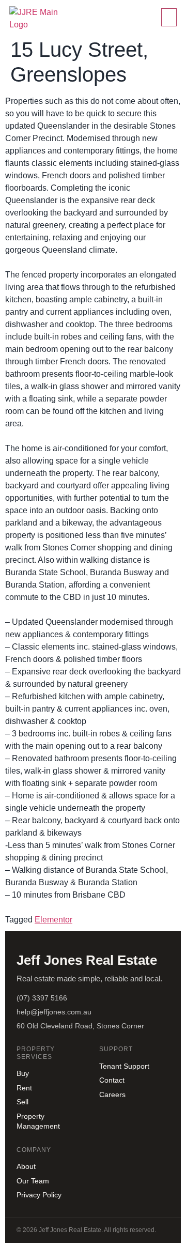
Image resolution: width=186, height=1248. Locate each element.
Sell (22, 1102)
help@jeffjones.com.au (54, 1012)
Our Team (33, 1181)
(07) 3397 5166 (42, 998)
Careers (112, 1094)
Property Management (38, 1121)
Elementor (53, 919)
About (26, 1166)
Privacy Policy (39, 1195)
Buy (23, 1073)
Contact (112, 1080)
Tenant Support (124, 1066)
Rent (24, 1088)
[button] (169, 17)
